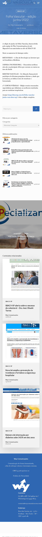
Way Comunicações (17, 25)
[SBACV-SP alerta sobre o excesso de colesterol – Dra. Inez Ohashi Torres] (6, 162)
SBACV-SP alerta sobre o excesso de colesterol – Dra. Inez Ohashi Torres (22, 162)
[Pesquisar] (36, 108)
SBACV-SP (21, 11)
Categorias (6, 122)
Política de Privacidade (21, 476)
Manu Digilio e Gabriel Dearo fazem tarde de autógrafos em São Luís (21, 173)
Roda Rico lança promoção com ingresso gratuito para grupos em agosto (22, 151)
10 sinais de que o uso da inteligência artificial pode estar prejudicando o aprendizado (21, 140)
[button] (38, 3)
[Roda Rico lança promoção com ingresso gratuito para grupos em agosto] (6, 151)
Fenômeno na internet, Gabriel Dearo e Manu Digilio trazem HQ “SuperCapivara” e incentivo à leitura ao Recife (22, 184)
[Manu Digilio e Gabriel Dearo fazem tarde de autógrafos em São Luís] (6, 173)
